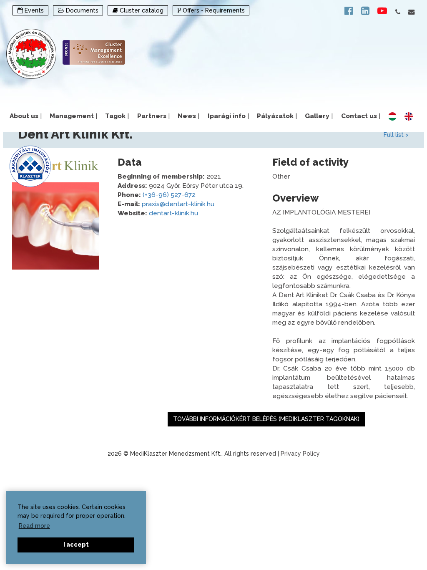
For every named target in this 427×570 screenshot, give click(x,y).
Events (33, 10)
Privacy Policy (300, 453)
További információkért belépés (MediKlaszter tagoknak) (266, 419)
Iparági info (228, 116)
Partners (153, 116)
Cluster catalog (140, 10)
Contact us (360, 116)
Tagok (117, 116)
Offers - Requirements (213, 10)
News (188, 116)
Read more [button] (34, 525)
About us (26, 116)
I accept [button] (76, 544)
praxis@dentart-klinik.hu (178, 204)
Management (73, 116)
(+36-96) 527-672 (169, 195)
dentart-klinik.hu (173, 213)
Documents (81, 10)
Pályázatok (277, 116)
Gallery (319, 116)
